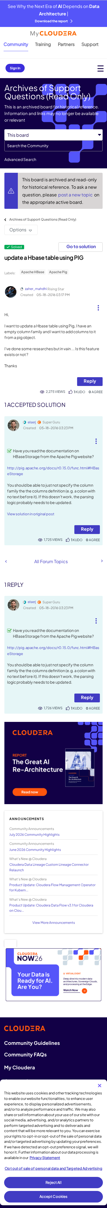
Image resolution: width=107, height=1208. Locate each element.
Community (16, 44)
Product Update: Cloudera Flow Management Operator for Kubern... (52, 887)
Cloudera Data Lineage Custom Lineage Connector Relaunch (49, 867)
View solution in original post (30, 514)
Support (89, 44)
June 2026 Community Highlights (35, 850)
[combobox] (53, 145)
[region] (53, 1142)
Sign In (15, 68)
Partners (66, 44)
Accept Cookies (54, 1196)
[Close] (100, 1086)
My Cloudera (19, 1067)
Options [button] (17, 229)
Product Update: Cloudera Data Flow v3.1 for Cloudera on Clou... (51, 908)
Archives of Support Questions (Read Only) (42, 219)
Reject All (53, 1182)
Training (43, 44)
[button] (98, 305)
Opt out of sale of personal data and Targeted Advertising (53, 1168)
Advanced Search (20, 159)
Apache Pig (58, 272)
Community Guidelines (32, 1043)
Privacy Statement (45, 1157)
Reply (90, 381)
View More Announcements (53, 923)
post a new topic (76, 195)
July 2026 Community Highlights (34, 834)
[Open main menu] (100, 68)
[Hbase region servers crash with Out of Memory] (101, 561)
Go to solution (81, 246)
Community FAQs (25, 1054)
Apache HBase (32, 272)
